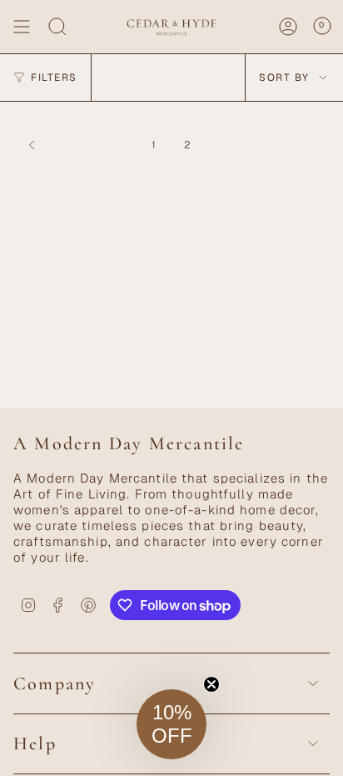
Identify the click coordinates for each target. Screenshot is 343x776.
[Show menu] (21, 27)
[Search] (57, 27)
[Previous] (78, 145)
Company (54, 683)
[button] (171, 724)
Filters (54, 77)
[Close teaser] (211, 684)
